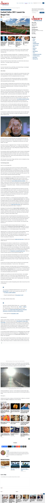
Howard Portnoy (34, 23)
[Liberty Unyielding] (5, 3)
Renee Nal (33, 28)
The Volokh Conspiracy (36, 55)
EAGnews (34, 39)
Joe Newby (41, 30)
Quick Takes (2, 9)
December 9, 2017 (19, 295)
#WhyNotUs (5, 311)
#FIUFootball (12, 309)
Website (17, 491)
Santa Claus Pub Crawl (15, 204)
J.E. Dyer (7, 450)
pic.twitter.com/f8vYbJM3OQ (10, 292)
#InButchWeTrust (19, 309)
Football (15, 442)
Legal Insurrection (35, 45)
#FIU (20, 306)
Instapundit (34, 42)
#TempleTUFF (5, 291)
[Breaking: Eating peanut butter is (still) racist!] (5, 463)
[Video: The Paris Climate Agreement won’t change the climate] (25, 464)
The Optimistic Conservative (37, 54)
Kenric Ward (34, 31)
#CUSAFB (10, 311)
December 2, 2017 (15, 313)
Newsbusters (35, 48)
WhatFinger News (35, 58)
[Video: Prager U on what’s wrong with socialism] (15, 464)
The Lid (34, 52)
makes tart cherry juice (19, 239)
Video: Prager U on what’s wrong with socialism (15, 469)
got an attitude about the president (18, 180)
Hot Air (34, 40)
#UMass (24, 306)
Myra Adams (34, 30)
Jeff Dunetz (37, 30)
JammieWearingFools (36, 43)
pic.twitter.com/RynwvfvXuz (17, 311)
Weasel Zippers (35, 57)
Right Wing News (35, 51)
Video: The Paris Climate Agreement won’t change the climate (25, 469)
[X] (8, 456)
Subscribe (42, 12)
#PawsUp (25, 309)
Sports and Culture (8, 9)
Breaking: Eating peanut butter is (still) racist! (5, 467)
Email (2, 491)
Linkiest (34, 46)
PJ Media (34, 49)
